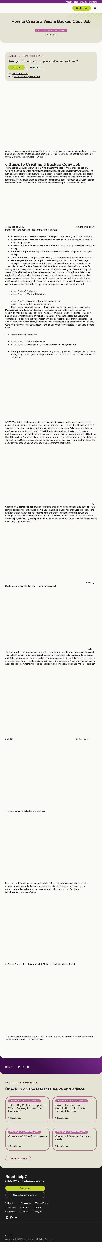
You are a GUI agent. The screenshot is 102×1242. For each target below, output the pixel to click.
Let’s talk (16, 67)
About (10, 1203)
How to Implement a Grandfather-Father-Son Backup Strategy (70, 1108)
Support (93, 2)
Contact (24, 1207)
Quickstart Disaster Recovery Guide (73, 1138)
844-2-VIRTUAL (20, 73)
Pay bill (83, 2)
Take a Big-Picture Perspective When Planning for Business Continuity (27, 1108)
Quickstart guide (37, 157)
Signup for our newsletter (25, 1195)
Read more (16, 1118)
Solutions (11, 1207)
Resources (25, 1203)
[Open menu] (95, 8)
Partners (11, 1211)
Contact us (81, 8)
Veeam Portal (71, 2)
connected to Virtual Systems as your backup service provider (49, 151)
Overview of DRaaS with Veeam (27, 1136)
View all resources (18, 1158)
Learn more (35, 67)
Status (38, 1207)
